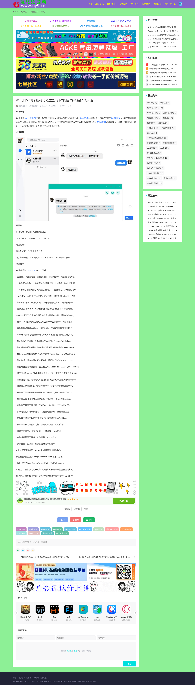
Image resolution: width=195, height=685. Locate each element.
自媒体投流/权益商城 (121, 21)
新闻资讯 (99, 4)
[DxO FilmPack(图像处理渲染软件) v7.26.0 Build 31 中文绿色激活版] (54, 609)
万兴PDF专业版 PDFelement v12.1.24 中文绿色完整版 (172, 80)
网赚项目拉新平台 (60, 26)
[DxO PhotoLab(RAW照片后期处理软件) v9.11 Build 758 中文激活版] (68, 609)
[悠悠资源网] (30, 4)
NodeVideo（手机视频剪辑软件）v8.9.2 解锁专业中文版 (171, 210)
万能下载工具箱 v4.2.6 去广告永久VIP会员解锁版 (168, 218)
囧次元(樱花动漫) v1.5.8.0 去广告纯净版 (166, 65)
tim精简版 (31, 270)
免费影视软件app (155, 108)
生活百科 (134, 4)
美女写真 (163, 123)
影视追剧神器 (169, 143)
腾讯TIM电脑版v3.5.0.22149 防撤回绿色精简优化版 (45, 499)
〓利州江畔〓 (31, 21)
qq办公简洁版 (31, 118)
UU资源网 (71, 681)
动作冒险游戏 (153, 163)
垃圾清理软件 (153, 118)
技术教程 (146, 4)
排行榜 (168, 4)
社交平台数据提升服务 (61, 21)
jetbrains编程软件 (155, 173)
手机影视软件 (153, 113)
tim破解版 (101, 122)
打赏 (86, 509)
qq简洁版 (98, 529)
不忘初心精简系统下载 (156, 138)
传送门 (15, 678)
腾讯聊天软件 (112, 529)
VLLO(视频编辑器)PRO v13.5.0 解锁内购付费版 (167, 238)
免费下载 (124, 501)
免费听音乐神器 (154, 183)
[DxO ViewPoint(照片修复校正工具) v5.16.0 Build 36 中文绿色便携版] (40, 609)
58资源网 (91, 21)
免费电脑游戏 (154, 178)
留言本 (28, 678)
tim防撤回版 (126, 529)
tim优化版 (21, 533)
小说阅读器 (152, 128)
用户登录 (22, 678)
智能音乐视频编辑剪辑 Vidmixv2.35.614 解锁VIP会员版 (171, 214)
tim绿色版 (84, 118)
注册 (69, 651)
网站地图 (89, 681)
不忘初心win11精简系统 (157, 158)
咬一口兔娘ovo (154, 153)
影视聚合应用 (153, 143)
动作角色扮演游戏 (155, 168)
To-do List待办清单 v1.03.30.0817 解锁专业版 (167, 234)
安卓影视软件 (169, 113)
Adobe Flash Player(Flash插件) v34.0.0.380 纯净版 (169, 31)
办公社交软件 (61, 533)
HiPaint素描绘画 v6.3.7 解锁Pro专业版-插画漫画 (168, 206)
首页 (91, 4)
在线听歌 (43, 678)
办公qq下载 (47, 533)
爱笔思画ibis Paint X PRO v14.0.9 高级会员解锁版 (168, 222)
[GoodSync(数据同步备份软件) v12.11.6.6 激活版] (111, 609)
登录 (75, 651)
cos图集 (152, 148)
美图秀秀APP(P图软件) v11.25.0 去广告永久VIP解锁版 (172, 73)
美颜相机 (152, 133)
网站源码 (158, 4)
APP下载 (35, 678)
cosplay (152, 103)
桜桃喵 (151, 123)
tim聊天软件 (70, 529)
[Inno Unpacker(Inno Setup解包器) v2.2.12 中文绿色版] (97, 609)
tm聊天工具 (34, 533)
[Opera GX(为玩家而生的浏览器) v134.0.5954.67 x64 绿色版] (126, 609)
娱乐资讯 (111, 4)
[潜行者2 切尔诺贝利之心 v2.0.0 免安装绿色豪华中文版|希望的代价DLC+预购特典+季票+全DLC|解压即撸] (25, 609)
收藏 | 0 (67, 509)
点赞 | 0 (77, 509)
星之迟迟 (168, 118)
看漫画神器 (169, 178)
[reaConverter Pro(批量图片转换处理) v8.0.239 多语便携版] (83, 609)
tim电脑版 (115, 118)
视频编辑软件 (168, 128)
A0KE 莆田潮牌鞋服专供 (91, 26)
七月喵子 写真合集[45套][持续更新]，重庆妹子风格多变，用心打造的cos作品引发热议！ (115, 557)
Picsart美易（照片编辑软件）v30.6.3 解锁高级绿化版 (170, 230)
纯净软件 (123, 4)
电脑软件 (34, 12)
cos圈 (164, 148)
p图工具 (164, 103)
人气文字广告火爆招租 (31, 26)
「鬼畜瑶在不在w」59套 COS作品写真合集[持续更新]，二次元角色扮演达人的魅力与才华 (56, 557)
